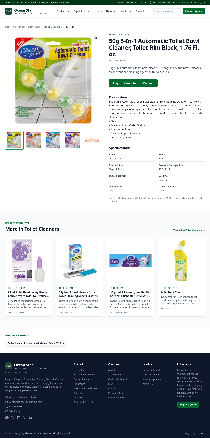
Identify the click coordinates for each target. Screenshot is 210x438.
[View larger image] (96, 37)
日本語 (185, 2)
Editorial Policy (116, 397)
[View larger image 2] (34, 140)
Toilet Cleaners (52, 26)
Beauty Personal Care (85, 388)
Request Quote (193, 11)
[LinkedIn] (18, 417)
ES (179, 2)
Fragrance (79, 383)
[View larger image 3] (53, 140)
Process (97, 11)
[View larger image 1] (14, 140)
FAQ (110, 383)
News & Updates (152, 379)
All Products (114, 374)
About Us (113, 370)
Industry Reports (152, 370)
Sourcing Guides (152, 374)
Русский (193, 2)
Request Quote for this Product (133, 83)
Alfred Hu (148, 383)
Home (8, 26)
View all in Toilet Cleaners (189, 230)
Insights (124, 11)
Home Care (34, 26)
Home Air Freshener (85, 374)
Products (61, 11)
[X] (12, 417)
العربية (202, 2)
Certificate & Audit (118, 379)
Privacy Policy (115, 393)
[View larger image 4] (72, 140)
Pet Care (78, 397)
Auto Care (79, 393)
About (109, 11)
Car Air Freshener (83, 379)
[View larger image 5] (92, 140)
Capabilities (80, 11)
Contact (140, 11)
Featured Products (84, 402)
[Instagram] (24, 417)
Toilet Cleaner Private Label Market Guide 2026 (34, 343)
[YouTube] (30, 417)
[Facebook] (7, 417)
